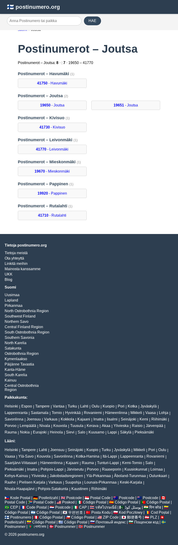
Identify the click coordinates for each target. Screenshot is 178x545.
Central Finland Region (24, 327)
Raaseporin (111, 469)
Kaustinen (79, 489)
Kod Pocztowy (131, 512)
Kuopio (108, 406)
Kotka (132, 406)
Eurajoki (40, 432)
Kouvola (60, 426)
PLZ (153, 517)
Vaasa (150, 413)
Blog (8, 280)
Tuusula (76, 426)
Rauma (11, 432)
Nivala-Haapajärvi (20, 489)
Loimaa (156, 469)
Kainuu (10, 380)
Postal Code (100, 498)
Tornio (57, 413)
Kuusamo (96, 432)
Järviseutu (75, 469)
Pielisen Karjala (32, 482)
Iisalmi (112, 419)
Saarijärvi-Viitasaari (21, 463)
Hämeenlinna (116, 413)
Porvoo (10, 426)
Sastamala (39, 413)
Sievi (70, 432)
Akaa (106, 426)
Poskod (68, 502)
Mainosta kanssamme (23, 269)
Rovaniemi (93, 413)
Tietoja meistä (16, 253)
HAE (92, 21)
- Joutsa (52, 105)
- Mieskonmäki (52, 171)
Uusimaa (12, 295)
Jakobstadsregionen (66, 476)
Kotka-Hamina (87, 456)
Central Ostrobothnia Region (22, 388)
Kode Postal (20, 498)
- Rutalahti (52, 215)
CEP (14, 507)
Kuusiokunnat (135, 469)
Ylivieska (121, 426)
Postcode (74, 498)
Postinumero (20, 517)
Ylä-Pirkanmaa (98, 476)
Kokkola (67, 419)
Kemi (144, 419)
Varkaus (50, 419)
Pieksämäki (144, 432)
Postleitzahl (48, 498)
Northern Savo (17, 322)
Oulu (95, 406)
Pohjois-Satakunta (53, 489)
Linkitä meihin (16, 264)
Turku (72, 406)
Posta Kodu (101, 512)
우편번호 (75, 512)
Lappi (112, 432)
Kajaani (83, 419)
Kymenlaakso (16, 359)
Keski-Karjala (131, 482)
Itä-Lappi (110, 456)
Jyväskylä (148, 406)
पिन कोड (155, 507)
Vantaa (58, 406)
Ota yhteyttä (14, 258)
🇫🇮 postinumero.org (33, 7)
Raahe (10, 482)
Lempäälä (28, 426)
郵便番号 (134, 517)
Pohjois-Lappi (52, 469)
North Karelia (15, 343)
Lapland (11, 300)
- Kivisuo (52, 127)
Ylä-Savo (26, 456)
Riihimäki (159, 419)
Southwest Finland (20, 316)
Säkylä (125, 432)
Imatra (98, 419)
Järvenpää (154, 426)
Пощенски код (146, 522)
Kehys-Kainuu (16, 476)
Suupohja (73, 482)
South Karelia (16, 375)
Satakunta (13, 348)
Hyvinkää (73, 413)
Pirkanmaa (13, 306)
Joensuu (34, 419)
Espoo (26, 406)
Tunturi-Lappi (108, 463)
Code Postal (36, 507)
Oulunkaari (158, 476)
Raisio (137, 426)
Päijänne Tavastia (19, 364)
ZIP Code (111, 517)
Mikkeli (136, 413)
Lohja (163, 413)
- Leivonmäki (52, 149)
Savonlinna (14, 419)
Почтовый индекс (111, 522)
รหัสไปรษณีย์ (106, 507)
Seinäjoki (128, 419)
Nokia (25, 432)
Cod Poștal (160, 512)
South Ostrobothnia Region (27, 332)
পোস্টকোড (40, 527)
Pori (121, 406)
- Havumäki (52, 83)
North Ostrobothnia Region (27, 311)
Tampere (42, 406)
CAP (83, 507)
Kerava (93, 426)
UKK (9, 274)
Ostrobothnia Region (22, 354)
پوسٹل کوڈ (133, 507)
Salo (81, 432)
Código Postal (94, 502)
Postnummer (15, 527)
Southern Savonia (19, 338)
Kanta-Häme (15, 370)
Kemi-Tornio (132, 463)
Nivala (44, 426)
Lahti (84, 406)
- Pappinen (52, 193)
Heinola (56, 432)
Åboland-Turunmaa (130, 476)
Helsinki (11, 406)
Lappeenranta (16, 413)
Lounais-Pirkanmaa (100, 482)
